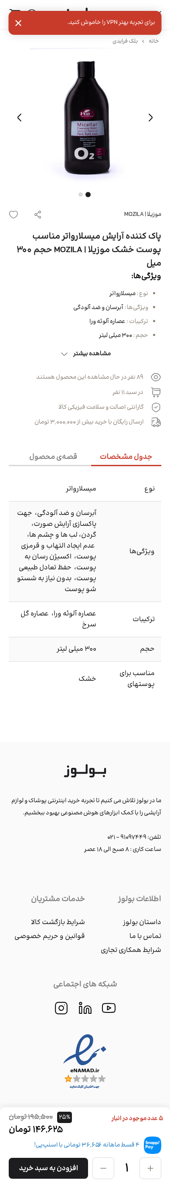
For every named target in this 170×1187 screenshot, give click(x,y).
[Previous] (150, 117)
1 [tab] (88, 194)
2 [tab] (80, 194)
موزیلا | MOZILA (142, 214)
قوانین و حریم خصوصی (49, 936)
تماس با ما (145, 936)
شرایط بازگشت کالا (58, 922)
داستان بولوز (142, 922)
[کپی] (38, 215)
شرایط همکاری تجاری (131, 950)
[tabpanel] (85, 117)
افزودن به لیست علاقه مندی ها (16, 215)
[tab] (126, 457)
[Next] (19, 117)
